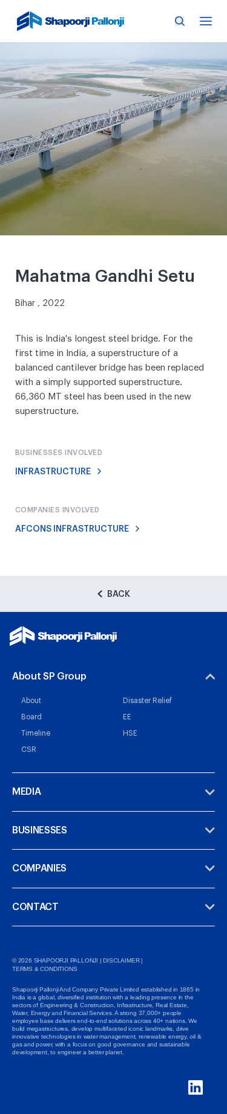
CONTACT (35, 907)
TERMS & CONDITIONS (44, 969)
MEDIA (26, 792)
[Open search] (180, 21)
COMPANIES (39, 868)
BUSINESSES (39, 830)
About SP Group (49, 676)
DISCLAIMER (121, 960)
